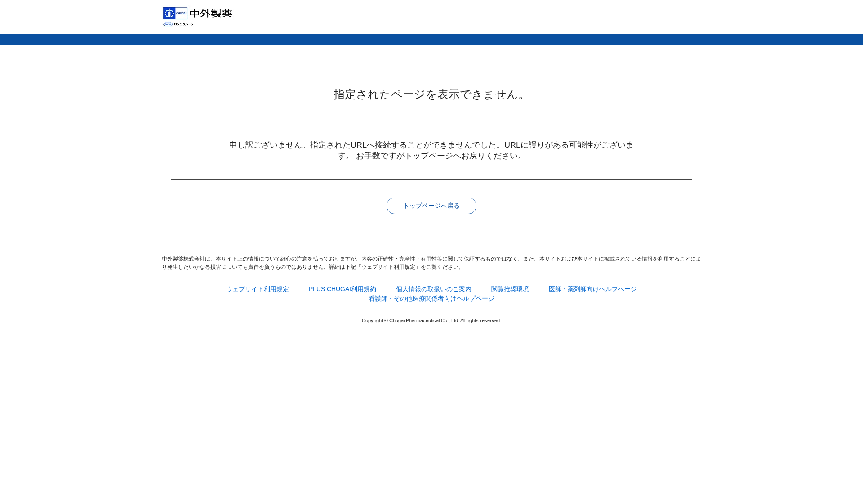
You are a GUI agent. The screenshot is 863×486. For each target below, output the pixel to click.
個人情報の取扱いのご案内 (434, 288)
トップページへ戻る (431, 205)
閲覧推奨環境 (510, 288)
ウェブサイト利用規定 (257, 288)
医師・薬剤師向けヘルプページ (593, 288)
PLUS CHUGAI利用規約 (342, 288)
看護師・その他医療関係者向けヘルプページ (431, 298)
